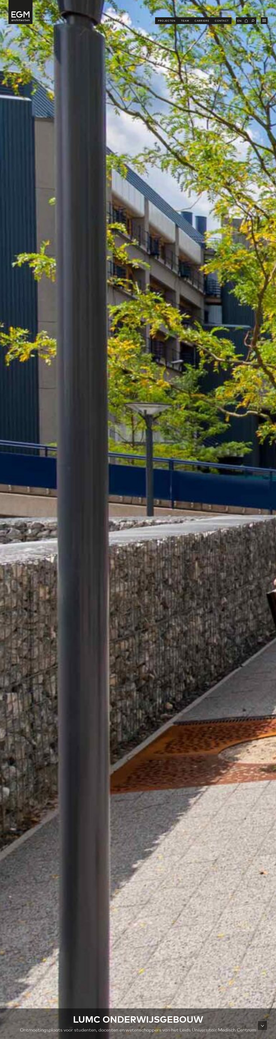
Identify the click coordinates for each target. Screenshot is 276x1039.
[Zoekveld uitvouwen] (253, 20)
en (239, 20)
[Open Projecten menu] (264, 20)
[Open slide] (138, 519)
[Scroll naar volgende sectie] (262, 1025)
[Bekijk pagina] (246, 20)
